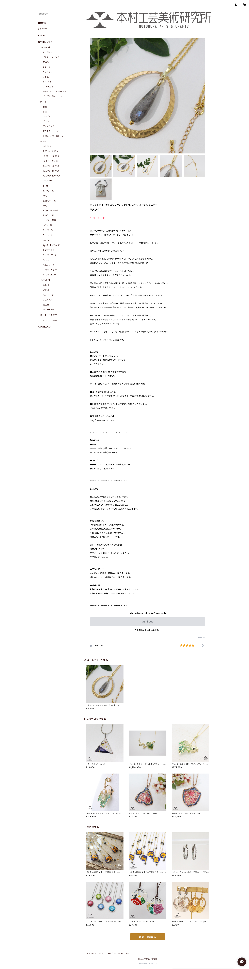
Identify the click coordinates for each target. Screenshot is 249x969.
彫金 (45, 111)
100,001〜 (48, 180)
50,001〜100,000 (52, 175)
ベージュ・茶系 (49, 220)
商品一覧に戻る (147, 936)
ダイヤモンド (48, 126)
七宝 (45, 106)
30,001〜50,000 (51, 171)
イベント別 (45, 280)
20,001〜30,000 (51, 166)
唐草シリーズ (49, 265)
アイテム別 (45, 47)
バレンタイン (48, 295)
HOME (42, 23)
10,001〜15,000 (51, 156)
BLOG (41, 35)
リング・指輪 (48, 86)
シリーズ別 (45, 240)
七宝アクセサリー (51, 250)
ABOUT (42, 29)
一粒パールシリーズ (52, 270)
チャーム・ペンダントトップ (54, 91)
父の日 (46, 290)
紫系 (45, 196)
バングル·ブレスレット (52, 96)
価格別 (43, 141)
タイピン (46, 77)
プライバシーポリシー (94, 953)
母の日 (46, 285)
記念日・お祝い (49, 309)
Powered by (144, 964)
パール (46, 121)
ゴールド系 (48, 235)
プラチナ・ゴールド (51, 131)
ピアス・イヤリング (51, 57)
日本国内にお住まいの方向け (148, 630)
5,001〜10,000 (50, 151)
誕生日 (46, 304)
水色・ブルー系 (49, 200)
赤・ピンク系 (48, 215)
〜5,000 (47, 146)
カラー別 (44, 186)
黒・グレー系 (48, 191)
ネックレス (47, 52)
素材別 (43, 102)
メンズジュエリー (50, 274)
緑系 (45, 205)
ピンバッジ (47, 81)
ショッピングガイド (48, 320)
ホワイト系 (47, 225)
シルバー (47, 116)
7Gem (46, 260)
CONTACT (44, 326)
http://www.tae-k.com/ (102, 420)
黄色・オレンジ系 (50, 210)
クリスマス (47, 299)
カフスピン (47, 72)
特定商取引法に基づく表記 (119, 953)
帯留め (46, 62)
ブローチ (47, 67)
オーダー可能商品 (48, 315)
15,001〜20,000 (51, 161)
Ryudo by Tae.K (51, 245)
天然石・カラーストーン (53, 136)
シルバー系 (48, 230)
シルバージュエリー (51, 255)
